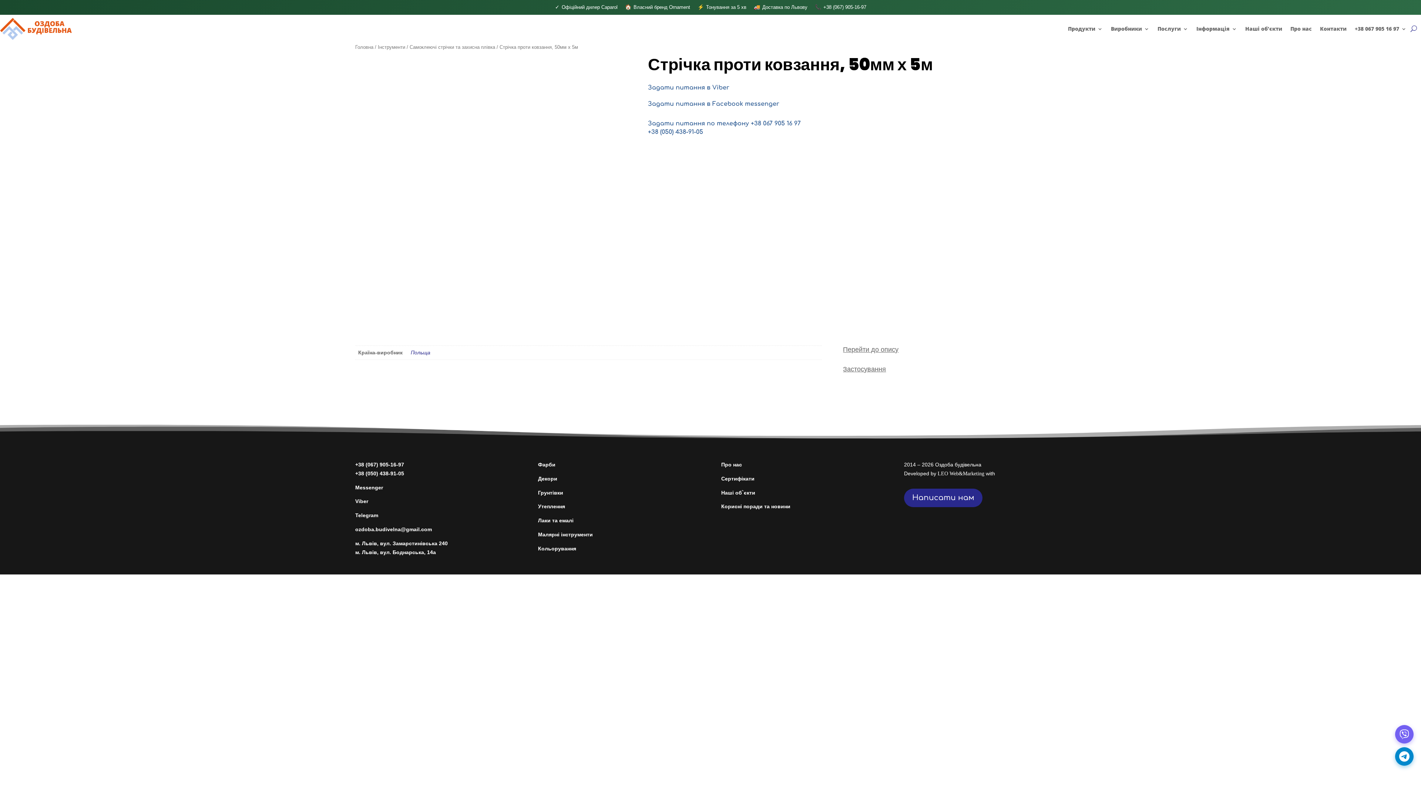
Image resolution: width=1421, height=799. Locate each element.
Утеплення (551, 506)
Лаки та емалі (556, 520)
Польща (420, 352)
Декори (547, 479)
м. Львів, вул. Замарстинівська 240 (401, 543)
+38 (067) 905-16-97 (379, 465)
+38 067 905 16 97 (1377, 28)
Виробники (1126, 28)
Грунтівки (550, 493)
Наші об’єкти (1263, 28)
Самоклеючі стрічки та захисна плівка (452, 47)
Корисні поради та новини (755, 506)
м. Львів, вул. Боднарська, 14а (395, 552)
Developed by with (949, 473)
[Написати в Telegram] (1404, 756)
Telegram (366, 515)
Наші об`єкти (738, 493)
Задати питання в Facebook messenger (713, 104)
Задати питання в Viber (688, 87)
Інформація (1213, 28)
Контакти (1333, 28)
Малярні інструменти (565, 534)
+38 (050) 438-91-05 (675, 132)
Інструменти (391, 47)
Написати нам (943, 497)
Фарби (546, 465)
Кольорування (557, 549)
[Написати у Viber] (1404, 734)
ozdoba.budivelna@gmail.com (393, 529)
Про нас (1301, 28)
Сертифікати (738, 479)
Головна (364, 47)
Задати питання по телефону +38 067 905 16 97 (724, 123)
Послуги (1169, 28)
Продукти (1081, 28)
